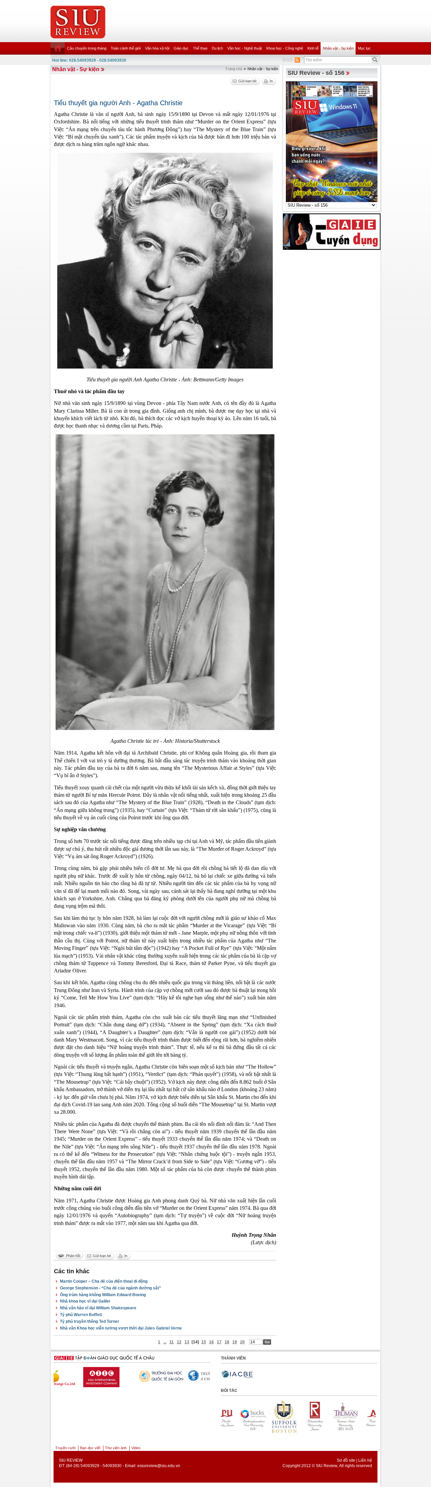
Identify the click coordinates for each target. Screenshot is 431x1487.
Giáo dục (181, 48)
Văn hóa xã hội (157, 48)
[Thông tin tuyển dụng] (331, 231)
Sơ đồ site (346, 1460)
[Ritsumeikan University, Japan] (280, 1416)
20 (242, 1342)
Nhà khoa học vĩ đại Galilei (85, 1301)
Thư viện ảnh (116, 1448)
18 (227, 1342)
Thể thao (200, 48)
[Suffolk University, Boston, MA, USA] (249, 1416)
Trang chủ (233, 69)
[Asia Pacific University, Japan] (342, 1416)
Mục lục (364, 48)
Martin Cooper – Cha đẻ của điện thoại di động (103, 1281)
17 (219, 1342)
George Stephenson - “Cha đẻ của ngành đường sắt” (110, 1288)
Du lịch (217, 48)
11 (171, 1342)
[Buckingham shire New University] (373, 1416)
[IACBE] (237, 1375)
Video (135, 1448)
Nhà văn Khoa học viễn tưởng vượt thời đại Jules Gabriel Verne (121, 1328)
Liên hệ (365, 1460)
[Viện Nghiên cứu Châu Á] (153, 1375)
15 (203, 1342)
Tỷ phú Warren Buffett (81, 1314)
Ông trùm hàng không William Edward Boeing (103, 1294)
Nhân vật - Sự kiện (338, 48)
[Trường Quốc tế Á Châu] (100, 1375)
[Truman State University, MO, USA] (311, 1416)
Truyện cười (65, 1448)
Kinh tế (313, 48)
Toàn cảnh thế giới (126, 48)
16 (211, 1342)
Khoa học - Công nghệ (284, 48)
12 (179, 1342)
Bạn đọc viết (90, 1448)
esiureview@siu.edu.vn (158, 1465)
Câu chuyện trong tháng (86, 48)
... (164, 1342)
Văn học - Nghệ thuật (244, 48)
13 (187, 1342)
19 (234, 1342)
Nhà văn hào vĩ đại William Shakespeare (98, 1308)
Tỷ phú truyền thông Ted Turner (89, 1321)
